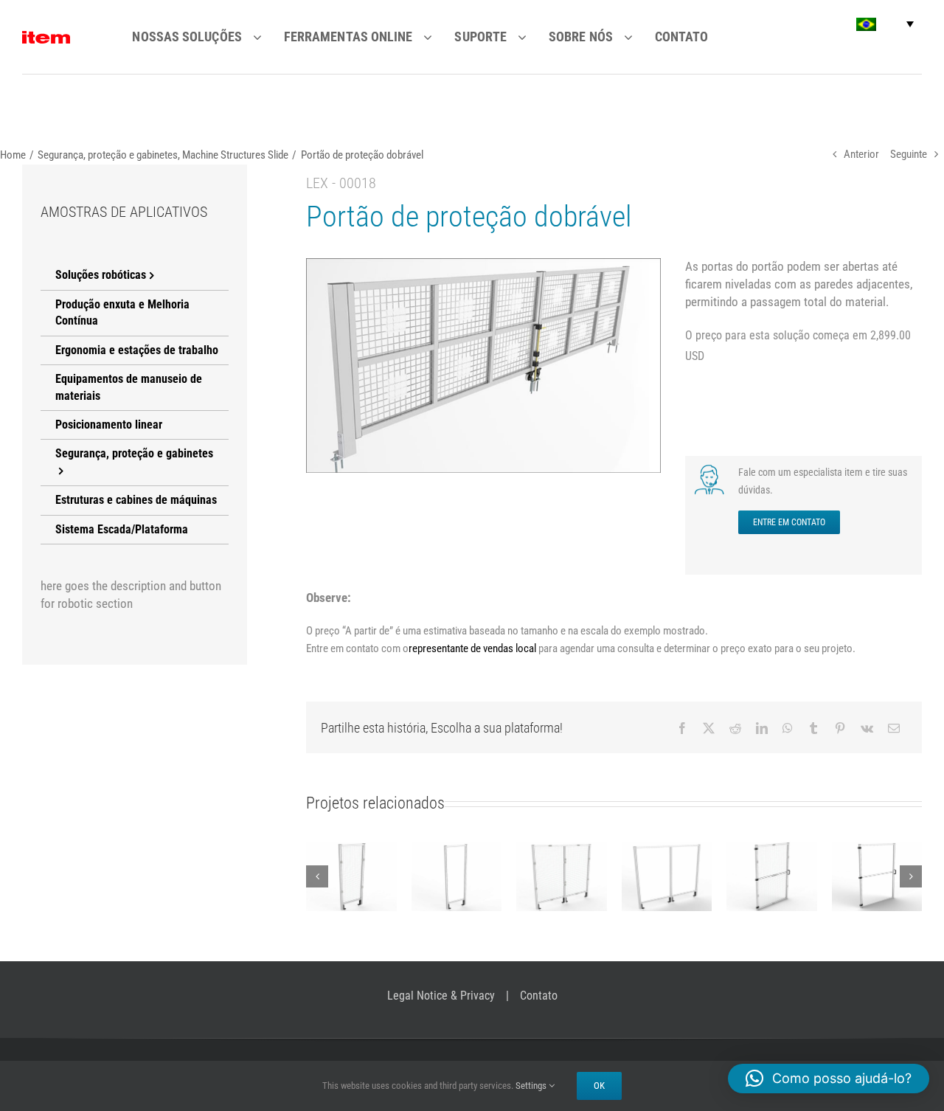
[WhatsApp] (787, 728)
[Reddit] (735, 728)
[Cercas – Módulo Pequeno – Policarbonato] (457, 876)
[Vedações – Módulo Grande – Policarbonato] (667, 876)
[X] (708, 728)
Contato (539, 996)
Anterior (861, 154)
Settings (532, 1085)
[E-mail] (894, 728)
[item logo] (46, 37)
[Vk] (867, 728)
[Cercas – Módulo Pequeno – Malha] (351, 876)
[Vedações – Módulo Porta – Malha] (771, 876)
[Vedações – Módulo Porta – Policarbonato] (877, 876)
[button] (885, 24)
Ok (599, 1085)
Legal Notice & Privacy (441, 996)
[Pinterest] (840, 728)
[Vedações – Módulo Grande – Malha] (561, 876)
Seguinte (908, 154)
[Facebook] (682, 728)
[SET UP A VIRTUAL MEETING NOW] (711, 469)
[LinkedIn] (762, 728)
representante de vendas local (472, 648)
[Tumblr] (813, 728)
